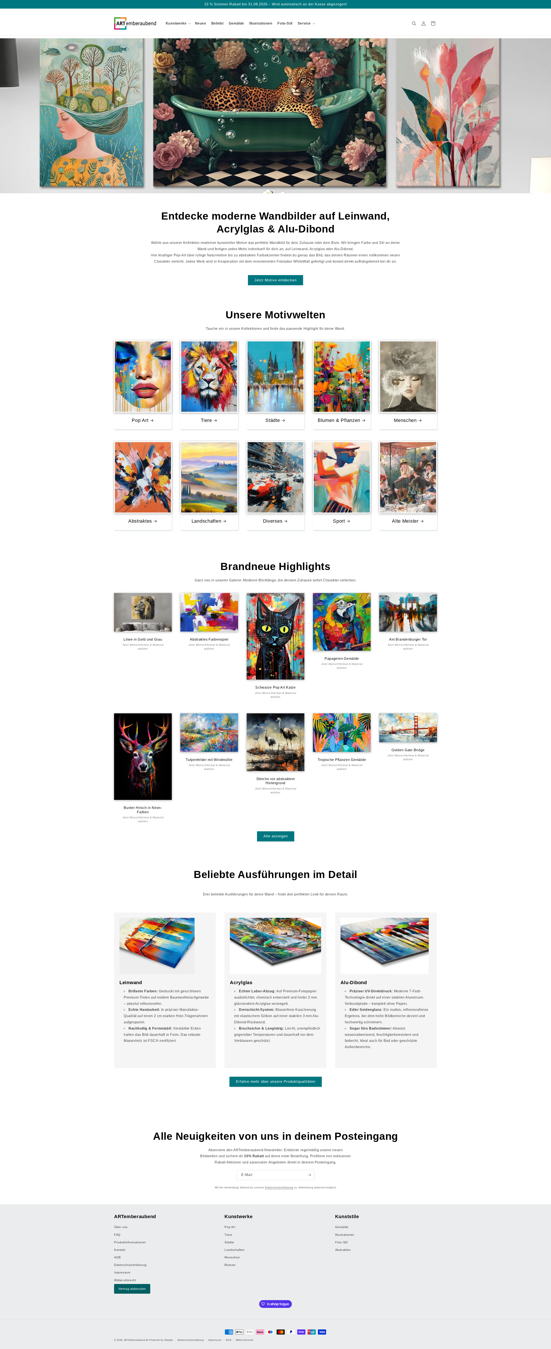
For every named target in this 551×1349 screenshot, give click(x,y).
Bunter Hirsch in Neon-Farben (143, 810)
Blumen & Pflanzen (339, 420)
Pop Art (140, 420)
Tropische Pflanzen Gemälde (342, 759)
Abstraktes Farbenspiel (209, 639)
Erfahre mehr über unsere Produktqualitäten (275, 1082)
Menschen (405, 420)
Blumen (230, 1265)
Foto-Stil (341, 1242)
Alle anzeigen (275, 836)
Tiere (206, 420)
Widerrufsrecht (125, 1280)
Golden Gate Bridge (408, 750)
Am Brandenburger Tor (408, 639)
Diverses (273, 521)
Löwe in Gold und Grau (143, 639)
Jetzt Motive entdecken (275, 280)
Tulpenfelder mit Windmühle (209, 759)
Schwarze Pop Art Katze (275, 687)
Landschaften (206, 521)
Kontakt (119, 1249)
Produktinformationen (130, 1242)
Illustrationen (344, 1234)
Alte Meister (405, 521)
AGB (117, 1257)
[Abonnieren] (309, 1175)
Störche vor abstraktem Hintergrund (275, 781)
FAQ (117, 1234)
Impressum (122, 1272)
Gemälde (341, 1227)
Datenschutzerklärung (279, 1187)
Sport (339, 521)
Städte (272, 420)
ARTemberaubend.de (136, 1340)
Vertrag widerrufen (132, 1288)
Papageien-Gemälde (342, 658)
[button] (177, 23)
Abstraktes (140, 521)
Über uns (121, 1227)
